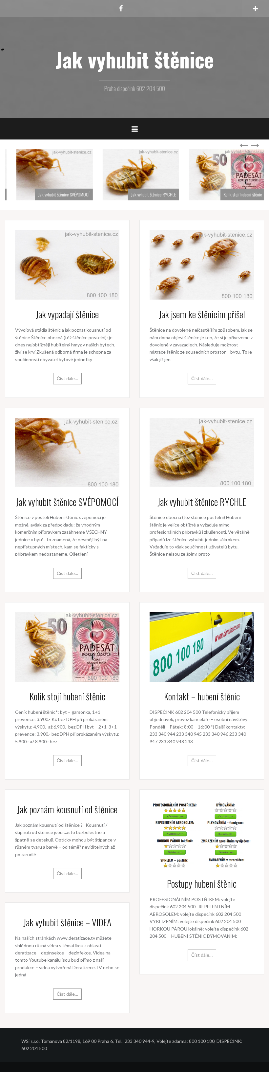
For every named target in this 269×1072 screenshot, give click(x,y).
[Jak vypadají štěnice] (67, 264)
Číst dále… (67, 378)
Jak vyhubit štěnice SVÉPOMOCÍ (57, 194)
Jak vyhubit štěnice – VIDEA (67, 922)
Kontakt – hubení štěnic (202, 696)
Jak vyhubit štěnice (134, 59)
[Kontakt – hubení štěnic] (202, 646)
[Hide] (2, 49)
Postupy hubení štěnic (202, 883)
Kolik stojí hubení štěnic (236, 194)
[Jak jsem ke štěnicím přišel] (202, 264)
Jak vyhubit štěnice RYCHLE (147, 194)
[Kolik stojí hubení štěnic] (67, 646)
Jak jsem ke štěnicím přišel (202, 314)
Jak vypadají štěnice (67, 314)
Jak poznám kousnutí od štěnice (67, 809)
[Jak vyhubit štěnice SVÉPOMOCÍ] (67, 451)
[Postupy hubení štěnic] (202, 834)
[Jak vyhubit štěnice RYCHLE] (202, 451)
